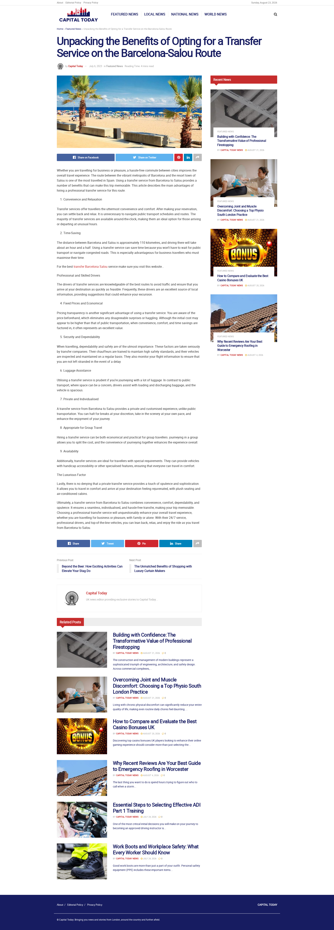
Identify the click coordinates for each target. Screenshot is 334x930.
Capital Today (75, 66)
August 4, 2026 (150, 775)
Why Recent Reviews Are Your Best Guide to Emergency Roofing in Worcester (157, 766)
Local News (154, 14)
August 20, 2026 (151, 733)
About (60, 2)
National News (185, 14)
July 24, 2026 (149, 816)
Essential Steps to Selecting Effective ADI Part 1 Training (156, 807)
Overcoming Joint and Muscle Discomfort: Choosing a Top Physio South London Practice (157, 685)
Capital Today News (127, 652)
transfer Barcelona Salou (90, 266)
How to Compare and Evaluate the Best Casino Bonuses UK (155, 724)
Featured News (124, 14)
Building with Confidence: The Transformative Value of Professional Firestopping (152, 640)
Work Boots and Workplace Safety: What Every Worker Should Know (156, 849)
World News (215, 14)
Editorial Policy (73, 2)
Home (60, 28)
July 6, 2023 (95, 66)
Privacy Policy (91, 2)
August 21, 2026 (151, 652)
